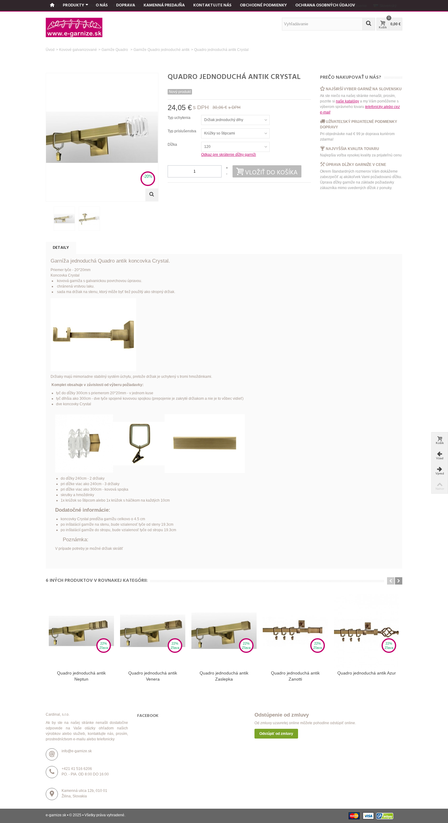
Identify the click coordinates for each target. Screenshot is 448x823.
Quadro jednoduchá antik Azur (366, 673)
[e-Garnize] (74, 27)
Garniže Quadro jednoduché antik (161, 50)
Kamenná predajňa (164, 5)
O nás (102, 5)
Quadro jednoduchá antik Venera (152, 676)
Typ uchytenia (179, 118)
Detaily (61, 247)
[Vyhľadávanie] (368, 24)
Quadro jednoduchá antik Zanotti (295, 676)
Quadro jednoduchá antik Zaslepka (224, 676)
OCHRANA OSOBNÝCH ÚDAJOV (325, 5)
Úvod (50, 50)
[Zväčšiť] (151, 194)
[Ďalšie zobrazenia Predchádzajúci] (49, 218)
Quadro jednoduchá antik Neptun (81, 676)
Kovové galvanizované (78, 50)
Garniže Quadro (115, 50)
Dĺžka (173, 144)
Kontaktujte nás (212, 5)
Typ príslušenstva (182, 131)
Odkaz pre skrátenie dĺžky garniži (228, 154)
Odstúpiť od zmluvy (276, 734)
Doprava (125, 5)
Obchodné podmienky (263, 5)
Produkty (73, 5)
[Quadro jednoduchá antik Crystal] (64, 218)
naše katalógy (347, 101)
